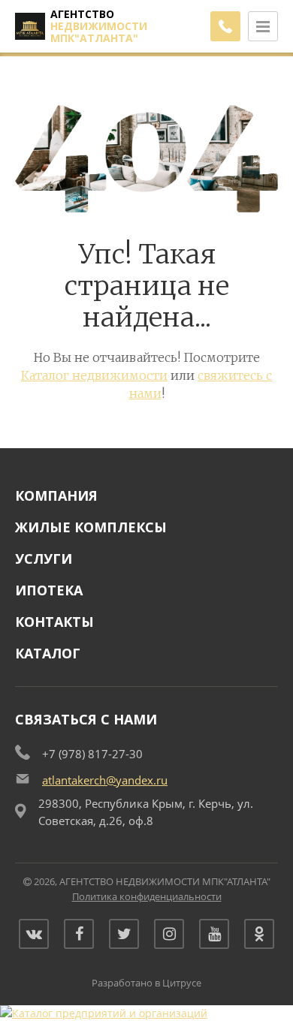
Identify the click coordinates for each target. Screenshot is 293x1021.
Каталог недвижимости (94, 375)
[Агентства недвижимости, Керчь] (103, 1013)
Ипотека (49, 590)
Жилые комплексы (91, 527)
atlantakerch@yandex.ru (105, 780)
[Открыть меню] (263, 26)
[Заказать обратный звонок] (225, 26)
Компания (56, 495)
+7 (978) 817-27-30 (92, 753)
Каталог (47, 653)
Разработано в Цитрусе (146, 982)
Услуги (43, 559)
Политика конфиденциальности (147, 896)
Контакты (54, 622)
